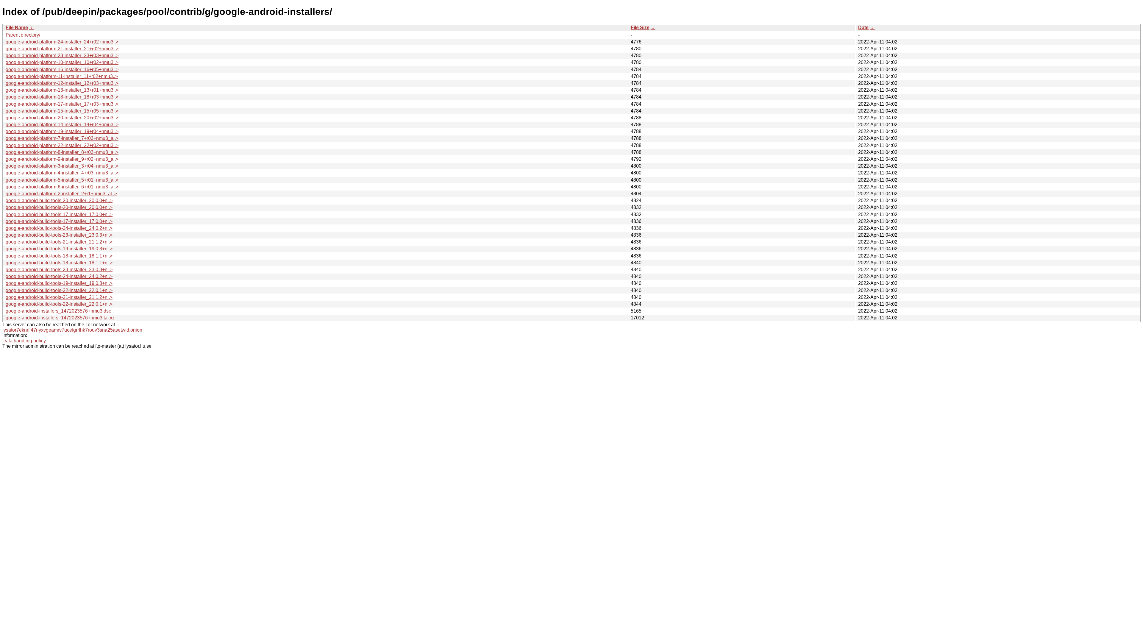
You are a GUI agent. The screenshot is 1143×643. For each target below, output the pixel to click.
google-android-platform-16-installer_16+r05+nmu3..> (62, 69)
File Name (17, 27)
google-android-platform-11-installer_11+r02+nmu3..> (62, 76)
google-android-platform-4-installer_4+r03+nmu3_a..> (62, 172)
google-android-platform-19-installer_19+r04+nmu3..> (62, 131)
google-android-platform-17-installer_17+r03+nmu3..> (62, 104)
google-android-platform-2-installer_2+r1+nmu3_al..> (61, 193)
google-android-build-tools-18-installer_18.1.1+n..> (59, 255)
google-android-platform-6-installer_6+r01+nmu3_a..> (62, 186)
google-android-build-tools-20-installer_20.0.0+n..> (59, 200)
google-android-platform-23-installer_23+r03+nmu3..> (62, 55)
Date (863, 27)
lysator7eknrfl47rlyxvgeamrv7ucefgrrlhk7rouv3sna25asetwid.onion (72, 330)
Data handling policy (24, 340)
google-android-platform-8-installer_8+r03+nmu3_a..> (62, 152)
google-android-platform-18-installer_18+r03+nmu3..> (62, 96)
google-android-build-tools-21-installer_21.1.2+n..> (59, 241)
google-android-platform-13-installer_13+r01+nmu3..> (62, 90)
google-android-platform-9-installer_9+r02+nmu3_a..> (62, 159)
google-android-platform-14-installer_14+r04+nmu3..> (62, 124)
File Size (640, 27)
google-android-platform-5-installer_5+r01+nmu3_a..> (62, 179)
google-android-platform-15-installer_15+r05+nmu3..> (62, 110)
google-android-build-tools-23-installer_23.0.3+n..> (59, 235)
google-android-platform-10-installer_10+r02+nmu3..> (62, 62)
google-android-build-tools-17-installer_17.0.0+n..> (59, 214)
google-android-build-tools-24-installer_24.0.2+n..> (59, 228)
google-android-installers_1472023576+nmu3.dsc (58, 310)
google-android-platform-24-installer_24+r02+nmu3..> (62, 41)
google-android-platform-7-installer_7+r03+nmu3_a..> (62, 138)
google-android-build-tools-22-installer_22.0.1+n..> (59, 290)
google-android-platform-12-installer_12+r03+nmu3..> (62, 83)
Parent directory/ (23, 35)
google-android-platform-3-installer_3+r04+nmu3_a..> (62, 165)
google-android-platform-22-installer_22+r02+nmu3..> (62, 145)
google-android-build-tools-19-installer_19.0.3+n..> (59, 248)
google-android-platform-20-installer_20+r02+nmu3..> (62, 117)
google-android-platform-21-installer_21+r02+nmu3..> (62, 48)
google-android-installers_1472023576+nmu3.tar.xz (60, 317)
